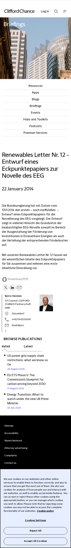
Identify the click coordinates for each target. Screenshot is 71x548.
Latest (28, 346)
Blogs (35, 99)
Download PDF (18, 279)
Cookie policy (45, 511)
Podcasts (35, 126)
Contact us (10, 463)
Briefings (36, 106)
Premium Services (35, 133)
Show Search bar (56, 10)
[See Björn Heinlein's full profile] (9, 331)
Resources (36, 86)
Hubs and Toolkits (35, 119)
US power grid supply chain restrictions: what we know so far (27, 360)
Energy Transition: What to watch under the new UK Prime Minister (28, 399)
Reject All (35, 530)
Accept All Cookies (35, 541)
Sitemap (8, 425)
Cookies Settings (35, 520)
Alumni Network (13, 440)
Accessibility (11, 433)
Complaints (10, 455)
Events (35, 112)
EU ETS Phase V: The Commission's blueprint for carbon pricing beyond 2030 (26, 380)
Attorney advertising (15, 448)
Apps (35, 92)
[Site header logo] (30, 11)
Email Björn (18, 325)
